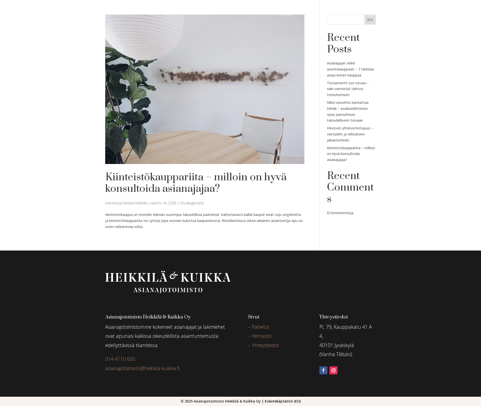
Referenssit (344, 15)
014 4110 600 (120, 359)
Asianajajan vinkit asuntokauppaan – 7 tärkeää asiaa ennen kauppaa (350, 69)
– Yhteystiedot (263, 345)
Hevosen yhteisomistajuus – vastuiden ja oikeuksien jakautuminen (350, 134)
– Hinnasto (260, 336)
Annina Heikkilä (135, 203)
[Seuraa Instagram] (333, 370)
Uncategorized (191, 203)
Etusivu (285, 15)
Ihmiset (417, 15)
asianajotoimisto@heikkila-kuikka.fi (142, 368)
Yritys (370, 15)
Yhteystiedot (452, 15)
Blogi (395, 15)
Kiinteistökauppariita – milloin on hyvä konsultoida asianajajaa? (196, 183)
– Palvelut (258, 326)
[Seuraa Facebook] (323, 370)
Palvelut (310, 15)
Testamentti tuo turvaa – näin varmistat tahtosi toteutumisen (348, 88)
